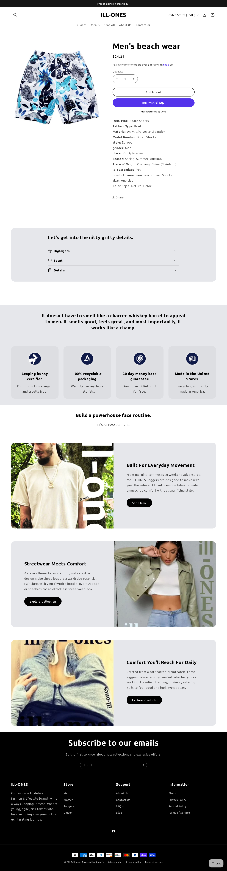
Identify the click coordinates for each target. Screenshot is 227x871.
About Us (122, 793)
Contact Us (123, 799)
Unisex (67, 812)
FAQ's (120, 806)
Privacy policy (133, 862)
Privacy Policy (177, 799)
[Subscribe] (143, 765)
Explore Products (144, 700)
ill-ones (77, 862)
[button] (15, 15)
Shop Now (139, 503)
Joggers (68, 806)
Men (66, 793)
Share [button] (120, 197)
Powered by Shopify (93, 862)
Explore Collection (43, 601)
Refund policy (115, 862)
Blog (119, 812)
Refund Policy (177, 806)
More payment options (153, 111)
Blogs (172, 793)
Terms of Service (179, 812)
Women (68, 799)
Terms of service (154, 862)
